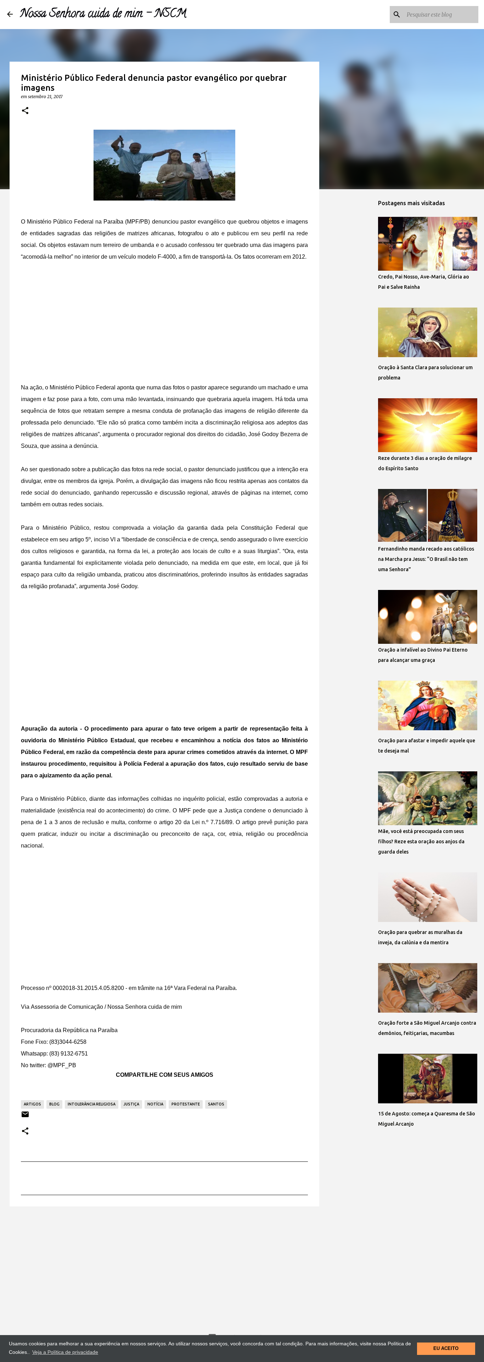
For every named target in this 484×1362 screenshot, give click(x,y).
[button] (25, 111)
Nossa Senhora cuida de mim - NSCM (103, 14)
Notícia (155, 1104)
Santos (216, 1104)
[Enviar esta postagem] (25, 1117)
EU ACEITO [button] (445, 1348)
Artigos (32, 1104)
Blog (54, 1104)
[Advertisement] (164, 323)
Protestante (185, 1104)
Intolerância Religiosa (92, 1104)
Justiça (131, 1104)
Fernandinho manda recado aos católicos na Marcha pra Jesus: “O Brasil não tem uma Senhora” (426, 559)
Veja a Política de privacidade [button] (65, 1352)
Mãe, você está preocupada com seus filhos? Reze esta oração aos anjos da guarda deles (421, 841)
